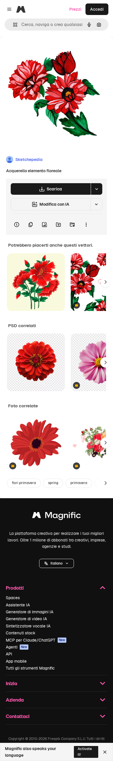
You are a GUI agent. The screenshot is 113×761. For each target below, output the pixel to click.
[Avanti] (105, 282)
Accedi (97, 9)
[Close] (105, 752)
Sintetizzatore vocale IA (28, 626)
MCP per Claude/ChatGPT (35, 640)
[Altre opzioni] (86, 224)
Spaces (13, 597)
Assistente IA (18, 605)
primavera (78, 483)
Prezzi (75, 9)
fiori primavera (24, 483)
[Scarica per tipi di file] (96, 189)
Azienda (15, 700)
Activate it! (85, 752)
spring (53, 483)
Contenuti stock (20, 633)
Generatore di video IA (26, 618)
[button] (56, 563)
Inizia (11, 683)
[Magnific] (56, 516)
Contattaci (18, 716)
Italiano (56, 563)
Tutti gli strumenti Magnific (30, 668)
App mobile (16, 661)
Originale (38, 49)
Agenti (16, 647)
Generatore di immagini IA (29, 611)
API (9, 654)
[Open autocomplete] (13, 25)
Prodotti (15, 588)
